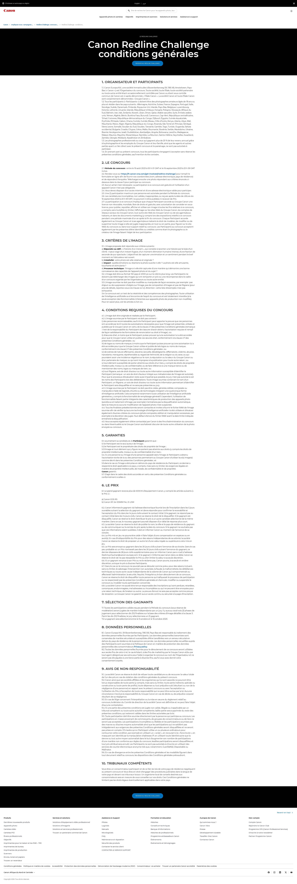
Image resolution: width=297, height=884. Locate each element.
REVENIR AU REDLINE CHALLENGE (148, 63)
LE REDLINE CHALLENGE (148, 36)
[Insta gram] (274, 872)
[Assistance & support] (199, 17)
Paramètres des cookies (207, 866)
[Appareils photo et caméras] (124, 17)
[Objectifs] (134, 17)
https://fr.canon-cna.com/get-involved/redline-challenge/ (148, 174)
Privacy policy (140, 647)
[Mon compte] (291, 11)
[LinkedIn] (280, 872)
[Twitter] (286, 872)
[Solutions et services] (178, 17)
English (137, 3)
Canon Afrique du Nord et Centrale (18, 872)
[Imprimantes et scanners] (158, 17)
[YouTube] (291, 872)
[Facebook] (269, 872)
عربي (144, 3)
